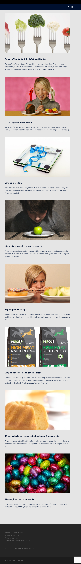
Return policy (11, 538)
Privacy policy (12, 535)
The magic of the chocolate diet (20, 499)
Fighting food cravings (16, 309)
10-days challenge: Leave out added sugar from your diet (32, 436)
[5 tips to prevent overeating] (37, 96)
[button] (68, 7)
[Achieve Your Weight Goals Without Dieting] (37, 33)
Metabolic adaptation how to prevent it (23, 246)
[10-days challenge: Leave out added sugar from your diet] (37, 410)
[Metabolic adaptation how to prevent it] (37, 220)
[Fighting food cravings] (37, 283)
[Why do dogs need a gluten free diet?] (37, 347)
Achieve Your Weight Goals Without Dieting (25, 59)
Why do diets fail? (13, 183)
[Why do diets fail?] (37, 157)
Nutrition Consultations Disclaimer (22, 541)
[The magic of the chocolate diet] (37, 473)
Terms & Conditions (14, 533)
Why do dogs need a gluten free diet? (23, 373)
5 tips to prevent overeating (18, 122)
